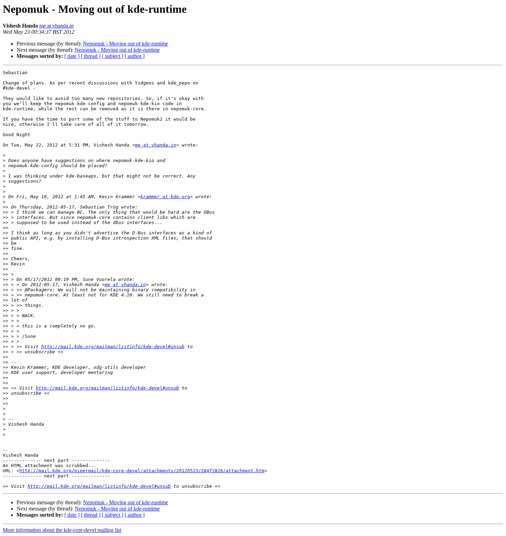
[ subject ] (112, 56)
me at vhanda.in (56, 26)
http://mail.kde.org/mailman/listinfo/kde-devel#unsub (113, 346)
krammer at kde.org (165, 196)
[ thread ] (91, 56)
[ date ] (72, 56)
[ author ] (135, 56)
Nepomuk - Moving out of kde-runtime (125, 44)
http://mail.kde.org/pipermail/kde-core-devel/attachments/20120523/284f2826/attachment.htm (141, 470)
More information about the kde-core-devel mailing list (62, 530)
